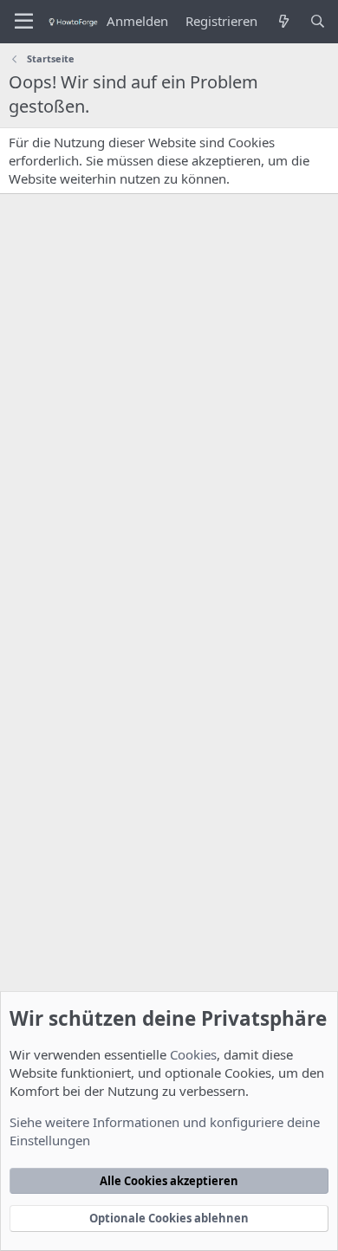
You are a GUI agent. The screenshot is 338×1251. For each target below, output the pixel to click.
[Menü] (23, 21)
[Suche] (318, 21)
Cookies (193, 1054)
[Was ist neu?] (283, 21)
